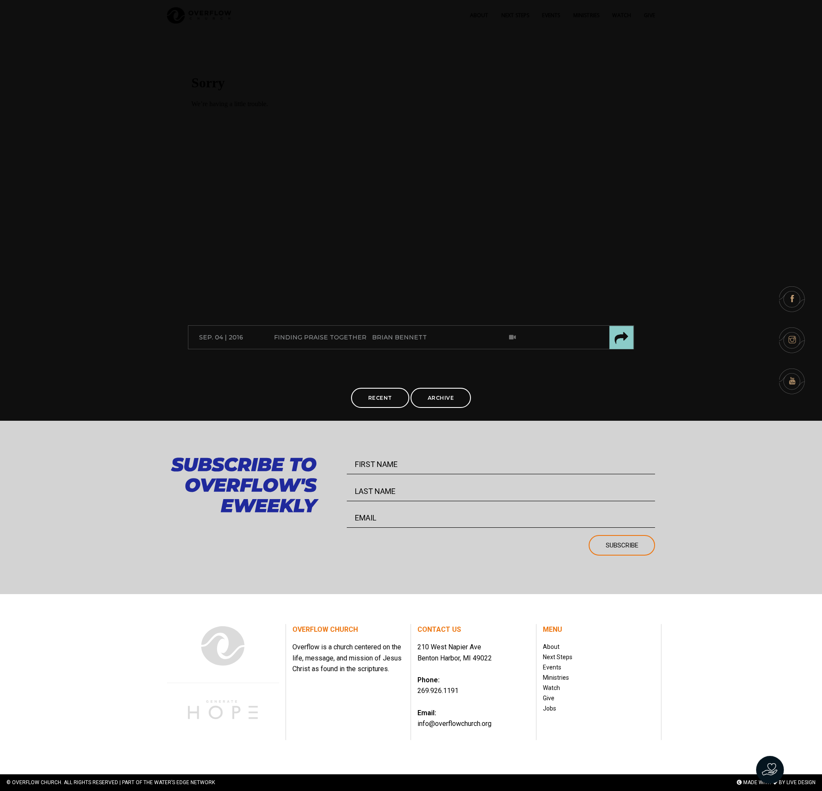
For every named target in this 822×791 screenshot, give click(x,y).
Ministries (556, 677)
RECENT (380, 398)
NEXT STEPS (515, 15)
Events (552, 667)
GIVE (649, 15)
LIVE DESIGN (801, 782)
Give (548, 698)
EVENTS (551, 15)
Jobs (549, 708)
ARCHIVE (441, 398)
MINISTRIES (586, 15)
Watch (551, 687)
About (551, 646)
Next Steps (557, 657)
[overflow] (199, 15)
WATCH (621, 15)
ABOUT (479, 15)
